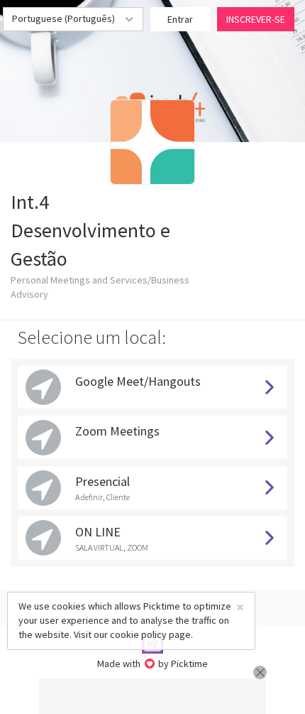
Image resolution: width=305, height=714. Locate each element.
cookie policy (138, 634)
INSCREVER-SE (255, 19)
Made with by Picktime (153, 663)
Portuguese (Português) (64, 18)
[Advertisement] (152, 696)
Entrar (180, 19)
